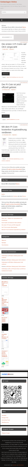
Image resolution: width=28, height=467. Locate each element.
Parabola (14, 465)
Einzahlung (13, 77)
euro (17, 77)
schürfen (3, 160)
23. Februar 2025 (6, 89)
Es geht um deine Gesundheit (14, 169)
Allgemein (11, 49)
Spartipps (4, 242)
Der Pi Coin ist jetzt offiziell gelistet (9, 227)
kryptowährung (16, 158)
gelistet (8, 119)
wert (22, 77)
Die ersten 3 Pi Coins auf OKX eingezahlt (11, 225)
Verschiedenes (5, 245)
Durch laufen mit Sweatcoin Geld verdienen (11, 222)
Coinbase (15, 196)
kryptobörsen (12, 119)
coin (10, 77)
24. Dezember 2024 (6, 134)
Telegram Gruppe (6, 433)
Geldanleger (4, 255)
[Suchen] (24, 12)
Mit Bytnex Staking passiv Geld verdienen (16, 259)
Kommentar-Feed (6, 420)
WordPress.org (5, 422)
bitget (8, 77)
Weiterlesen (5, 73)
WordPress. (21, 465)
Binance (24, 196)
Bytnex (24, 27)
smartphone (7, 160)
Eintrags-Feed (5, 417)
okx (19, 77)
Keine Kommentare (23, 42)
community (11, 158)
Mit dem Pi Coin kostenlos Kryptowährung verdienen (14, 130)
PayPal (3, 194)
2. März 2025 (5, 49)
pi (20, 77)
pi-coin (18, 119)
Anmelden (4, 415)
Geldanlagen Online (8, 2)
